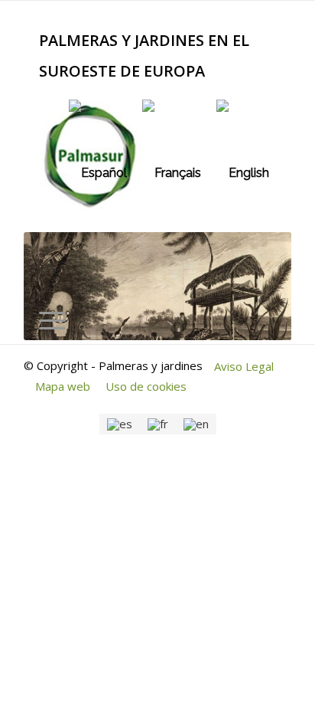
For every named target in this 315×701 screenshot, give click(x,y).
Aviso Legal (244, 366)
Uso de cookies (146, 386)
